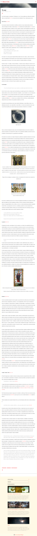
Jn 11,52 (17, 42)
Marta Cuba (6, 2)
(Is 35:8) (31, 437)
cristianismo (4, 467)
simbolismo (9, 467)
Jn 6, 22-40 (7, 21)
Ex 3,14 (11, 18)
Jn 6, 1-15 (9, 38)
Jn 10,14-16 (6, 296)
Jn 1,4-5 (6, 96)
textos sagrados (14, 467)
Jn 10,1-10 (6, 221)
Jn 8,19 (20, 387)
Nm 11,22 (27, 45)
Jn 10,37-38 (27, 387)
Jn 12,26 (31, 387)
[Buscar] (35, 2)
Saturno (9, 525)
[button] (2, 13)
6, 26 (18, 26)
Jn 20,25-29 (12, 394)
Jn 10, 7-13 (13, 360)
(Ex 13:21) (6, 147)
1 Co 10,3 (6, 68)
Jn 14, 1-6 (11, 372)
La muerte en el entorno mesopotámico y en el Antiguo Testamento (16, 509)
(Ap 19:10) (24, 441)
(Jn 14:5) (30, 405)
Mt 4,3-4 (8, 70)
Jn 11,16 (30, 394)
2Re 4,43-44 (14, 45)
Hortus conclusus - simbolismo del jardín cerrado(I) (14, 493)
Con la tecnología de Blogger (19, 534)
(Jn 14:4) (16, 381)
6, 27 (31, 26)
